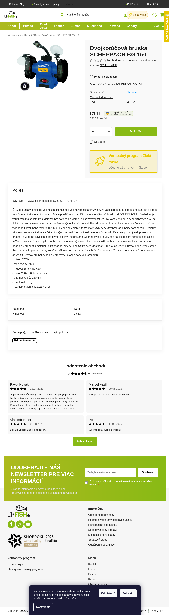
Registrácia (153, 4)
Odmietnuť (108, 593)
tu (84, 598)
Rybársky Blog (16, 4)
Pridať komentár (24, 340)
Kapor (91, 579)
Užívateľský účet (17, 564)
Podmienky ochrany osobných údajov (110, 519)
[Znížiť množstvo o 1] (92, 131)
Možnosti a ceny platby (101, 534)
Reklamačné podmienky (102, 524)
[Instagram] (20, 524)
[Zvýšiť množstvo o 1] (109, 131)
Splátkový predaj (98, 539)
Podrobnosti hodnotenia (142, 60)
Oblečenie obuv (97, 584)
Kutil (77, 309)
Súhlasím (128, 593)
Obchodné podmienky (101, 514)
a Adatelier (153, 610)
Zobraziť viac (85, 441)
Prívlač (92, 574)
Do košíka (136, 131)
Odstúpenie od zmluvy (101, 544)
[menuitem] (12, 26)
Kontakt (92, 564)
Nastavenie (43, 607)
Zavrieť (114, 141)
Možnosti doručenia (101, 97)
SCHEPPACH (108, 65)
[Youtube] (28, 524)
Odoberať (148, 472)
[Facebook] (11, 524)
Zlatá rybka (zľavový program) (25, 569)
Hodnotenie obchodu (85, 365)
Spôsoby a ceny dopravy (46, 4)
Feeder (92, 569)
